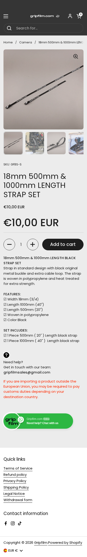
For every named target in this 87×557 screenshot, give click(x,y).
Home (8, 42)
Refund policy (15, 474)
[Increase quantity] (33, 244)
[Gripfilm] (43, 16)
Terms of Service (17, 468)
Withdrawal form (17, 499)
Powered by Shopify (65, 542)
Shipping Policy (16, 487)
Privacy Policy (14, 480)
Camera (25, 42)
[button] (79, 16)
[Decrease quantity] (9, 244)
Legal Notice (14, 493)
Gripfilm (40, 542)
